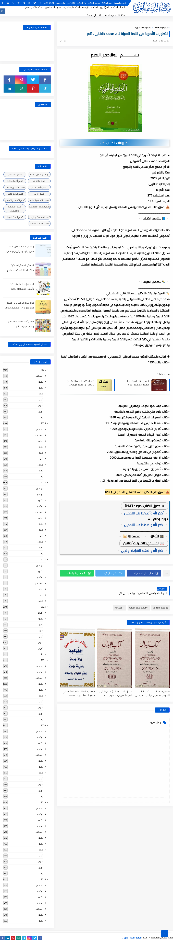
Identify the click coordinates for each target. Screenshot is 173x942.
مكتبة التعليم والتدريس (114, 15)
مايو (41, 394)
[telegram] (24, 3)
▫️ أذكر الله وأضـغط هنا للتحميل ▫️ (144, 513)
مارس (40, 405)
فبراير (41, 411)
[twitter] (34, 3)
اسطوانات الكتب (14, 174)
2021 (43, 660)
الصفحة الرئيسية (120, 3)
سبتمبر (40, 506)
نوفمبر (40, 494)
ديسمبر (39, 429)
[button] (144, 573)
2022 (43, 607)
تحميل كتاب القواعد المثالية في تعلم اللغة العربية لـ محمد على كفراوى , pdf (79, 693)
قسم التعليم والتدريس (14, 200)
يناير (41, 417)
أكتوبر (40, 500)
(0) (61, 40)
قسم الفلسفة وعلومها (39, 217)
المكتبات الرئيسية (90, 7)
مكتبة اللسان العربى (131, 938)
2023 (43, 559)
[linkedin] (7, 3)
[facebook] (40, 3)
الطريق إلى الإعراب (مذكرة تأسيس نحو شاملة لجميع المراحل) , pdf (22, 289)
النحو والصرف (161, 27)
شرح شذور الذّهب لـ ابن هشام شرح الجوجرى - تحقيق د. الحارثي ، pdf (19, 308)
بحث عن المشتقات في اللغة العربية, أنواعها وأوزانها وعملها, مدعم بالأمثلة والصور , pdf (20, 251)
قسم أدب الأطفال (14, 181)
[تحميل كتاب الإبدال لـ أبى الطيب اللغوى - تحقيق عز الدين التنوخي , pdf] (152, 658)
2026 (43, 370)
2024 (43, 482)
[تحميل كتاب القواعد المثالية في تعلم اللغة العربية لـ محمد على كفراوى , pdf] (77, 658)
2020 (43, 725)
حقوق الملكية (94, 3)
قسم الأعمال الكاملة (15, 187)
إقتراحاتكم (71, 3)
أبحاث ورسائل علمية (39, 174)
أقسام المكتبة (118, 7)
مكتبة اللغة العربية (52, 7)
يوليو (40, 382)
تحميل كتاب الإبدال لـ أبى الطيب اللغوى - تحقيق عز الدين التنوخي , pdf (152, 693)
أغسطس (39, 376)
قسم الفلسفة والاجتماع (14, 209)
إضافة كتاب (49, 3)
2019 (43, 802)
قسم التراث (39, 194)
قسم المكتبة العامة (39, 223)
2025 (43, 423)
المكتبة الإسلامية (72, 7)
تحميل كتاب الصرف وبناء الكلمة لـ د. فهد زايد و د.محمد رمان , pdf (137, 382)
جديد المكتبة (107, 3)
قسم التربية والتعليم (39, 200)
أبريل (41, 399)
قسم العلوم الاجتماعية (39, 207)
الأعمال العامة (94, 15)
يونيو (41, 388)
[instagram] (29, 3)
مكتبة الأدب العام (33, 7)
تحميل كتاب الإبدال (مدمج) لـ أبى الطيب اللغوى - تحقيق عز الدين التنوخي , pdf (116, 693)
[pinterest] (18, 3)
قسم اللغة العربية (142, 27)
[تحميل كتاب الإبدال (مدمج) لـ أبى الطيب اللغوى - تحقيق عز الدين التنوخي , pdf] (114, 658)
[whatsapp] (13, 3)
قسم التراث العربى (14, 194)
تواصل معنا (60, 3)
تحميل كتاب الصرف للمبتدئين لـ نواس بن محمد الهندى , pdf (80, 382)
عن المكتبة (82, 3)
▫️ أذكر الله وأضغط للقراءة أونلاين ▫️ (142, 550)
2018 (43, 879)
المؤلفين (104, 7)
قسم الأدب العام (39, 187)
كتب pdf (118, 608)
